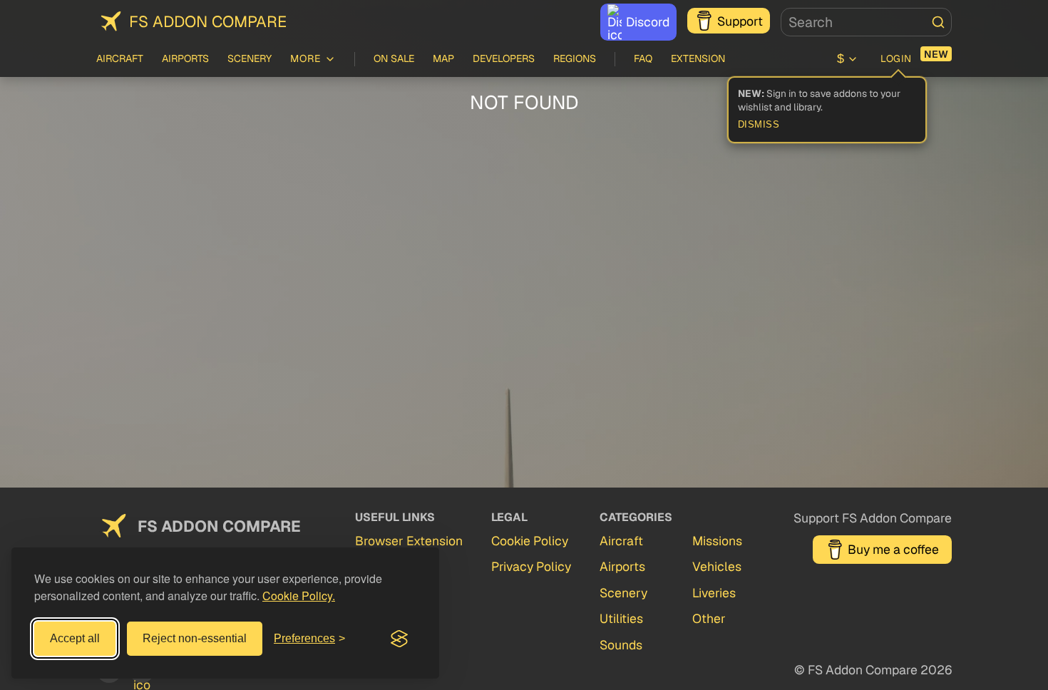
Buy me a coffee (893, 549)
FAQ (643, 58)
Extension (698, 58)
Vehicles (716, 566)
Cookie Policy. (298, 595)
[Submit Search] (938, 22)
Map (443, 58)
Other (709, 618)
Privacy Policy (531, 566)
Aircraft (119, 58)
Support (740, 21)
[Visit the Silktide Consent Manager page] (399, 639)
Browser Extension (409, 540)
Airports (185, 58)
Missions (717, 540)
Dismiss (759, 125)
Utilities (621, 618)
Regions (574, 58)
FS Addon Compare (208, 21)
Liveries (714, 593)
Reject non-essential (195, 638)
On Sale (394, 58)
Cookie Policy (529, 540)
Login (896, 58)
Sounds (621, 645)
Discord (647, 22)
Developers (504, 58)
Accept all (75, 638)
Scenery (249, 58)
